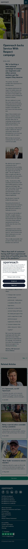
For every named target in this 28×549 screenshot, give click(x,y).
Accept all (14, 281)
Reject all (14, 285)
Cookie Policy (14, 272)
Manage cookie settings (14, 277)
